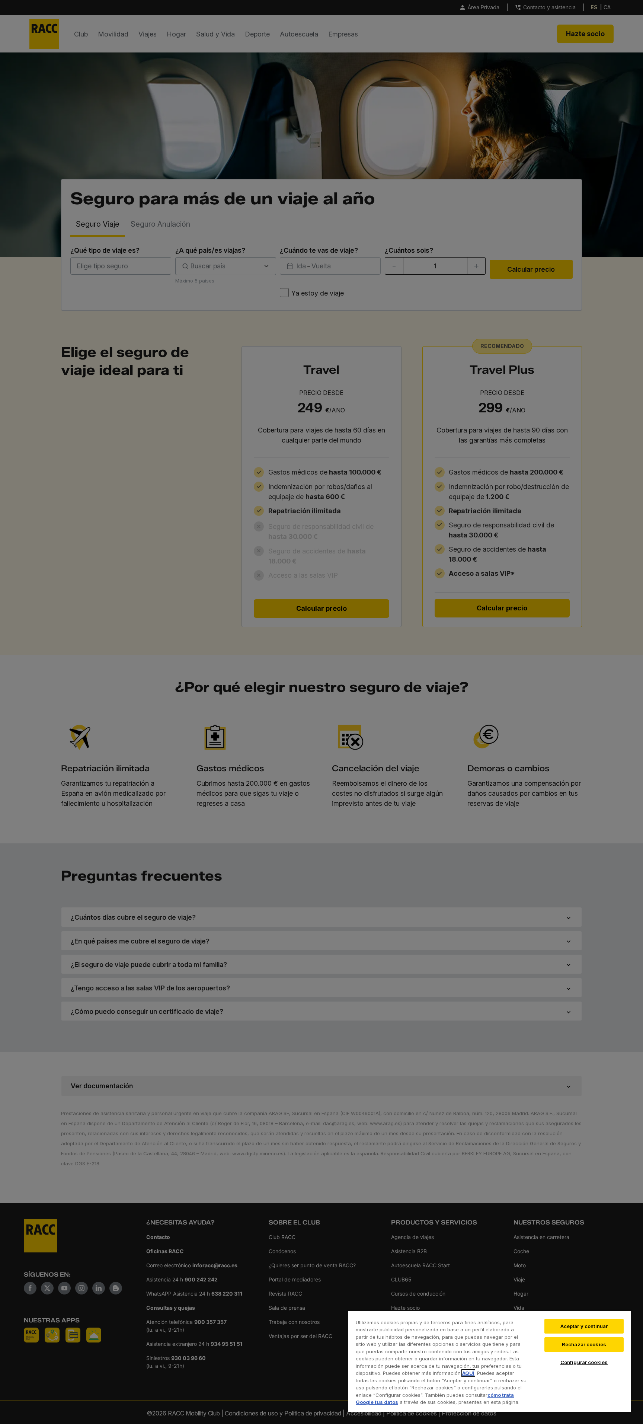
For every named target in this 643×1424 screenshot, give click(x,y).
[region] (489, 1361)
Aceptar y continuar (584, 1326)
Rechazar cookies (584, 1344)
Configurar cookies (584, 1362)
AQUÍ (468, 1373)
